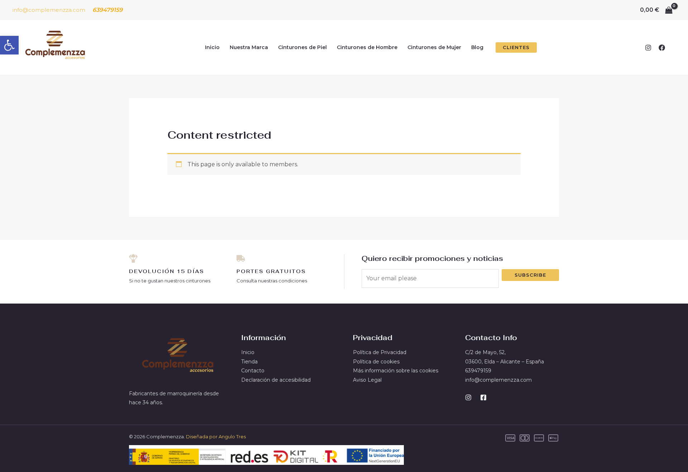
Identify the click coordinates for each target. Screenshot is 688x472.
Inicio (212, 47)
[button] (9, 45)
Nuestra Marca (249, 47)
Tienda (249, 361)
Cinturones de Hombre (367, 47)
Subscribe (530, 275)
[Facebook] (662, 47)
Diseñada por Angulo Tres (216, 436)
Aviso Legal (367, 380)
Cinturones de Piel (302, 47)
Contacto (252, 370)
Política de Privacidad (379, 352)
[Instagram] (648, 47)
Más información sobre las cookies (395, 370)
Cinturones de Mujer (434, 47)
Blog (477, 47)
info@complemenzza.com (49, 9)
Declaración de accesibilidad (276, 380)
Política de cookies (376, 361)
